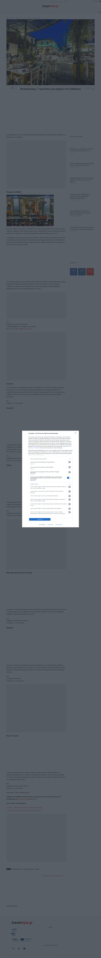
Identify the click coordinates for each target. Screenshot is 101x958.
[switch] (69, 462)
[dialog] (50, 479)
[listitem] (50, 459)
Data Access (50, 524)
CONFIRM (40, 519)
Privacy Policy (59, 524)
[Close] (76, 433)
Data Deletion (42, 524)
